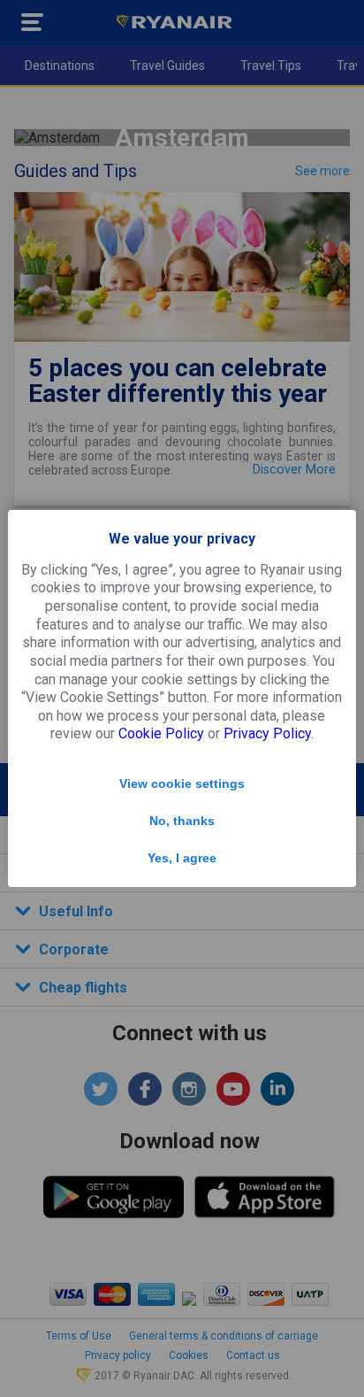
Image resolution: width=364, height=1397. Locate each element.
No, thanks (182, 821)
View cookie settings (182, 783)
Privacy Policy (267, 733)
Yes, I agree (182, 858)
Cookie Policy (161, 733)
